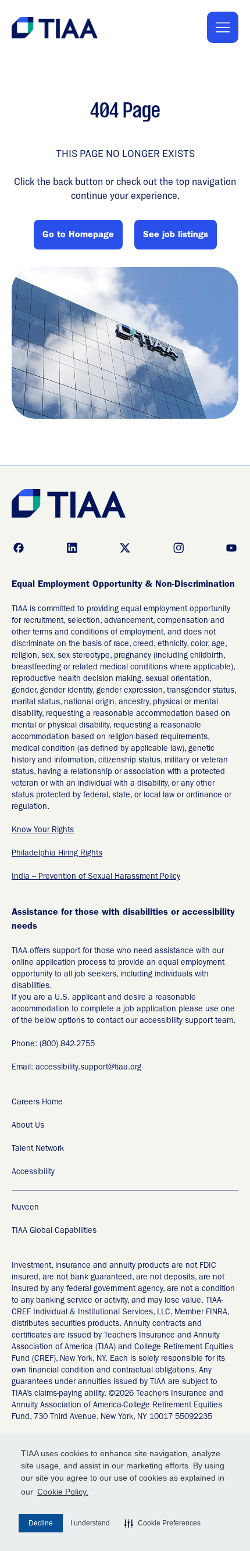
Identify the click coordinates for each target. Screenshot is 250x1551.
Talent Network (38, 1149)
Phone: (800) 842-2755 (53, 1044)
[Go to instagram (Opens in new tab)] (178, 548)
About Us (28, 1126)
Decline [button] (40, 1523)
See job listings (175, 235)
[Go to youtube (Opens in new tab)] (231, 548)
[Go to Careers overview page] (55, 27)
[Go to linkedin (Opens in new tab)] (72, 548)
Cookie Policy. (62, 1491)
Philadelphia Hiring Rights (57, 854)
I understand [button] (90, 1523)
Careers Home (37, 1103)
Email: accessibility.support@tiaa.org (76, 1068)
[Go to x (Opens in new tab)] (125, 548)
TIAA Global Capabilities (54, 1231)
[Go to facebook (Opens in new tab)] (19, 548)
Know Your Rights (43, 830)
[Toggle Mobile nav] (222, 27)
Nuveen (25, 1208)
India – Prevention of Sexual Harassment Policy (96, 877)
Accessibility (33, 1172)
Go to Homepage (78, 235)
